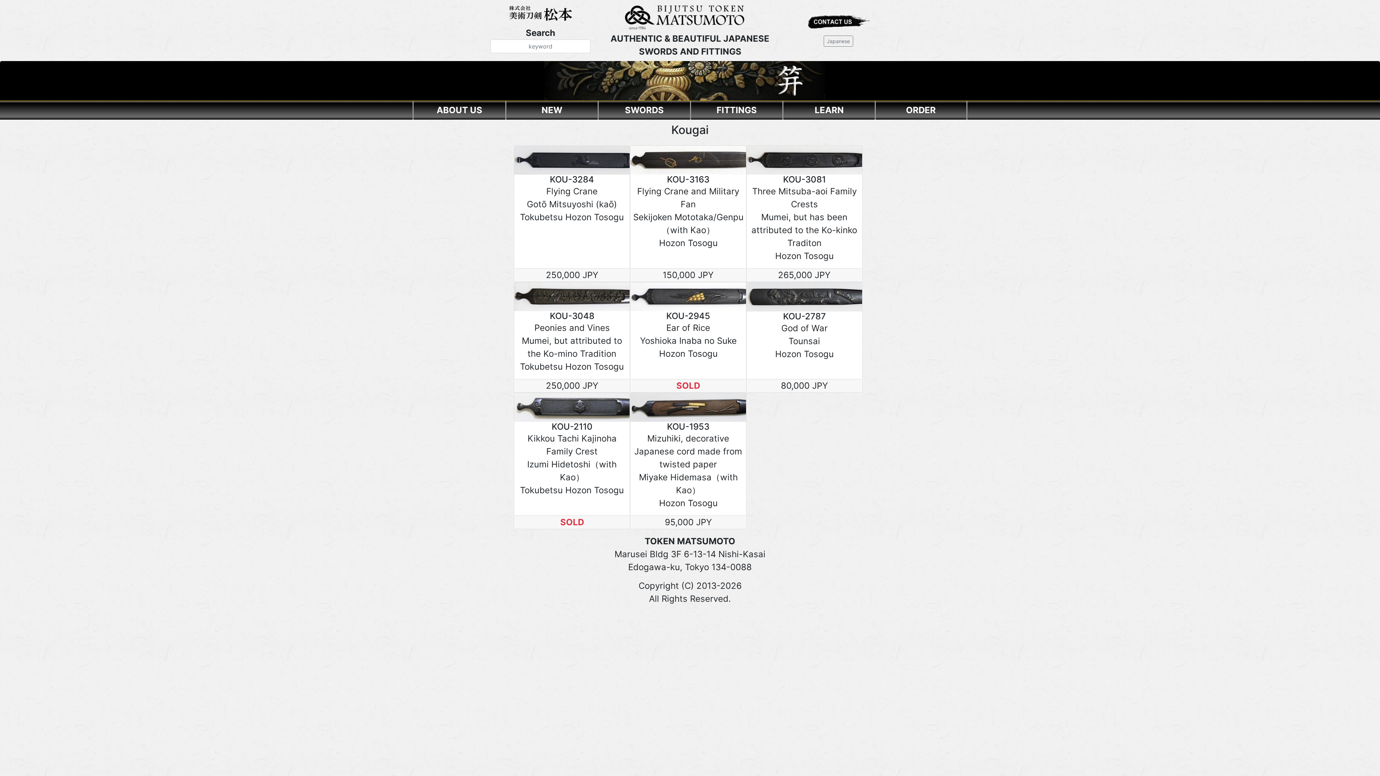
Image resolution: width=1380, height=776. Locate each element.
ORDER (921, 110)
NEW (552, 110)
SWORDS (644, 110)
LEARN (829, 110)
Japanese (838, 41)
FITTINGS (737, 110)
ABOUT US (459, 110)
